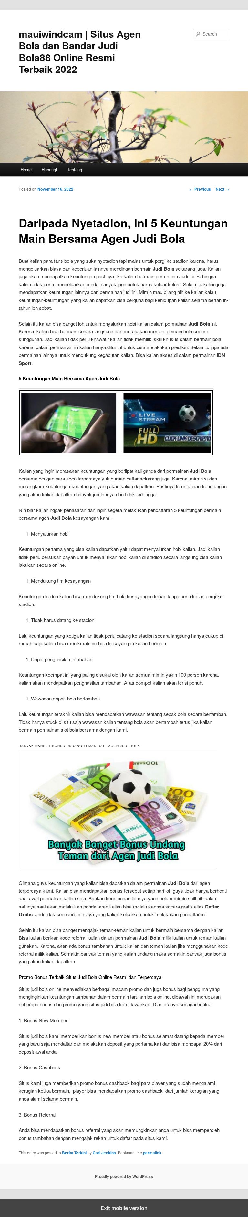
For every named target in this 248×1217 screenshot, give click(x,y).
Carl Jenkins (104, 1152)
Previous (200, 189)
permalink (152, 1152)
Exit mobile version (124, 1208)
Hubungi (49, 169)
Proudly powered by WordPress (124, 1176)
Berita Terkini (74, 1152)
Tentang (74, 169)
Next (222, 189)
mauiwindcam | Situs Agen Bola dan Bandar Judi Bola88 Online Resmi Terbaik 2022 (80, 51)
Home (26, 169)
